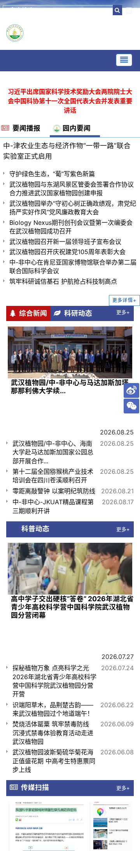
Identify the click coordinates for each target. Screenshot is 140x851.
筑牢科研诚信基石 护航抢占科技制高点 (63, 281)
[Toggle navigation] (124, 60)
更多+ (123, 312)
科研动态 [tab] (76, 313)
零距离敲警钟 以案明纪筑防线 (53, 491)
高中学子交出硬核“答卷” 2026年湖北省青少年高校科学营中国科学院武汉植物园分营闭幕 (72, 607)
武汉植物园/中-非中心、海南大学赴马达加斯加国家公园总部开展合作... (52, 452)
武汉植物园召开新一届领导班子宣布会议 (65, 241)
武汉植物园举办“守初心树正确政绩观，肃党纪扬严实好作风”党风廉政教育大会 (72, 208)
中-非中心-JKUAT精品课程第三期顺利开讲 (53, 506)
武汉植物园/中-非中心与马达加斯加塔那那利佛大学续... (70, 386)
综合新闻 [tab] (31, 313)
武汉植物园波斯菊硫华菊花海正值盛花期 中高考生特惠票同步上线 (53, 760)
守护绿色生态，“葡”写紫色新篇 (52, 174)
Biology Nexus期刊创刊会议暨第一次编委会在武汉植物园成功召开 (71, 227)
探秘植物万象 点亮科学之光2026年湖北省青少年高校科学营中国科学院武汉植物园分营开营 (54, 681)
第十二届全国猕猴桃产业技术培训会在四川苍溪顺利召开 (52, 476)
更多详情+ (124, 300)
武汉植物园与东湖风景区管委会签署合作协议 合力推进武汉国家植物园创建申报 (71, 188)
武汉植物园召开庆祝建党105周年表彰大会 (67, 252)
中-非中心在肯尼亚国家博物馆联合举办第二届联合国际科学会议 (72, 266)
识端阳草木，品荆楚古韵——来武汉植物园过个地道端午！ (52, 709)
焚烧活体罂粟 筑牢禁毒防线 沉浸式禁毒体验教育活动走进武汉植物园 (52, 732)
